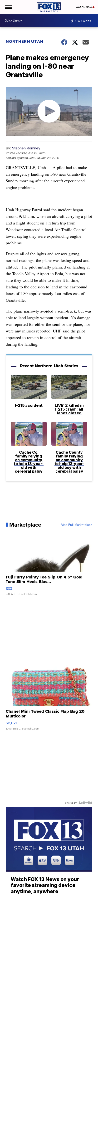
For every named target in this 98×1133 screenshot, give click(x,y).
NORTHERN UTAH (24, 41)
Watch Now (84, 7)
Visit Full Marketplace (76, 524)
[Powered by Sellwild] (85, 802)
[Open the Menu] (8, 7)
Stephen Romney (26, 148)
